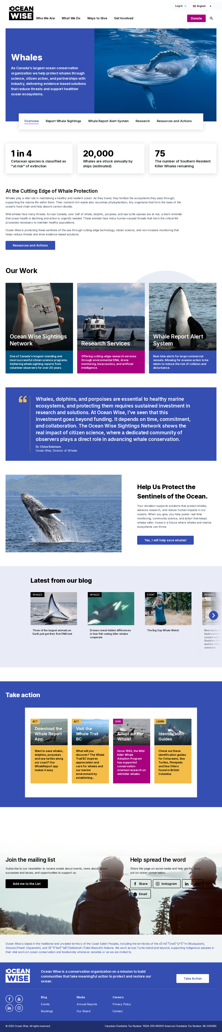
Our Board (83, 1011)
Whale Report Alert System (108, 121)
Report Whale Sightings (63, 121)
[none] (202, 6)
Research (143, 121)
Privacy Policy (122, 1004)
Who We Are (45, 18)
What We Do (71, 18)
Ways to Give (97, 18)
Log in (179, 5)
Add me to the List (27, 884)
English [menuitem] (201, 6)
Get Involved (123, 18)
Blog (44, 997)
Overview (31, 121)
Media (81, 997)
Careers (118, 997)
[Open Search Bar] (211, 18)
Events (45, 1004)
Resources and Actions (174, 121)
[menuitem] (202, 6)
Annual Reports (87, 1004)
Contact (118, 1011)
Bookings (47, 1011)
